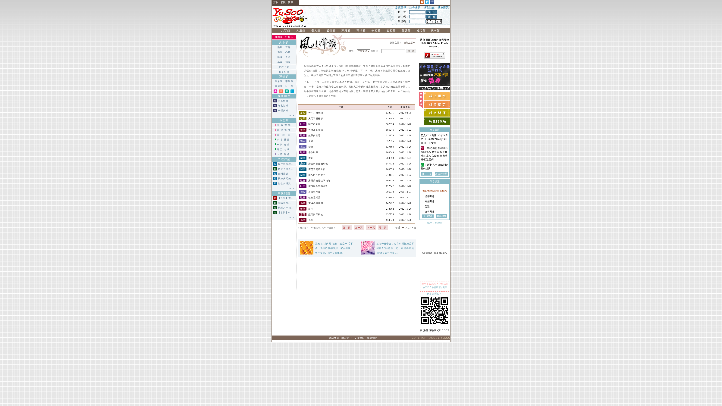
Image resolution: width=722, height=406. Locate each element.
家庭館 (345, 30)
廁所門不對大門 (312, 175)
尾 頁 (383, 227)
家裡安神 (283, 110)
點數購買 (443, 7)
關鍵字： (376, 51)
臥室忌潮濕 (310, 197)
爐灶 (306, 158)
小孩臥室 (309, 152)
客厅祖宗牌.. (285, 164)
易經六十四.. (285, 207)
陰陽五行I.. (284, 202)
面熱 (280, 52)
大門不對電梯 (311, 113)
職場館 (361, 30)
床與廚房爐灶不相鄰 (315, 180)
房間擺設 (283, 173)
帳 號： (403, 12)
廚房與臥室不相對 (314, 186)
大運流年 (284, 130)
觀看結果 (441, 216)
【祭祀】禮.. (285, 198)
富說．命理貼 (435, 223)
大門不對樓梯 (311, 118)
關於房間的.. (285, 178)
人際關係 (283, 154)
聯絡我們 (372, 337)
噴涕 (280, 57)
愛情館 (330, 30)
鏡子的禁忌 (310, 135)
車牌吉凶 (283, 144)
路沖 (306, 209)
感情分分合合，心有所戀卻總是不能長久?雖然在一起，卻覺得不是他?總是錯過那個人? (395, 248)
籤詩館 (406, 30)
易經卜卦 (284, 67)
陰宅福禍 (283, 105)
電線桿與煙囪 (311, 203)
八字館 (285, 30)
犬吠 (288, 57)
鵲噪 (288, 62)
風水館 (436, 30)
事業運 (289, 81)
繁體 (283, 2)
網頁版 (279, 37)
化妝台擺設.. (285, 183)
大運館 (300, 30)
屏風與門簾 (310, 192)
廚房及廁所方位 (312, 169)
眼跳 (280, 47)
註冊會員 (416, 7)
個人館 (315, 30)
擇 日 (427, 173)
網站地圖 (334, 337)
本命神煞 (284, 125)
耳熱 (288, 47)
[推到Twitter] (427, 3)
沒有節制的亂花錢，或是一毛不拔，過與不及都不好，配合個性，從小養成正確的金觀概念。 (334, 248)
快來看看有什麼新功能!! (435, 287)
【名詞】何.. (285, 212)
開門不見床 (310, 124)
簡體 (290, 2)
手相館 (376, 30)
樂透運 (285, 134)
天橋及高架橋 (311, 130)
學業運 (279, 81)
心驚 (288, 52)
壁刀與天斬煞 (311, 214)
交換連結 (359, 337)
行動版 (289, 37)
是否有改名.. (285, 168)
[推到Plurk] (422, 3)
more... (292, 115)
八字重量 (283, 139)
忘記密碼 (401, 7)
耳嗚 (280, 62)
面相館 (391, 30)
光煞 (306, 220)
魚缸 (306, 141)
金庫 (306, 146)
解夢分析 (284, 71)
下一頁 (371, 227)
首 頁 (347, 227)
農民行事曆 (441, 173)
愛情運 (279, 86)
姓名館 (421, 30)
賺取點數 (429, 7)
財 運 (289, 86)
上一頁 (359, 227)
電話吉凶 (283, 149)
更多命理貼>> (435, 293)
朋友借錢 (283, 100)
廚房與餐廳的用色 (314, 163)
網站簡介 (346, 337)
